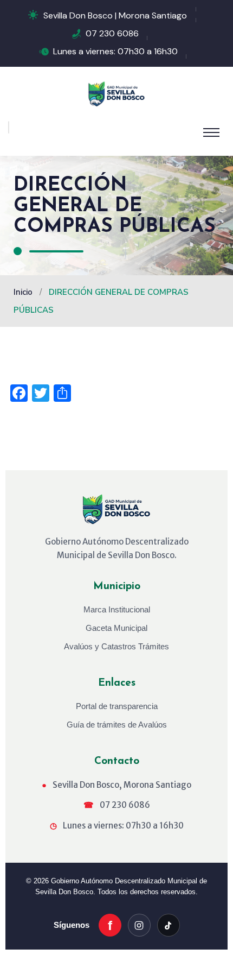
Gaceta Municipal (116, 628)
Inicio (24, 292)
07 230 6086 (112, 33)
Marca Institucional (116, 609)
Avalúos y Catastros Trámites (116, 646)
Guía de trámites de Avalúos (117, 724)
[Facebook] (110, 925)
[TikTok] (168, 925)
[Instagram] (139, 925)
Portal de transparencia (117, 706)
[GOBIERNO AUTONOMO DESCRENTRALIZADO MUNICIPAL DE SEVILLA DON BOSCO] (116, 93)
